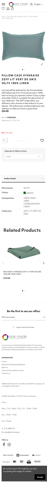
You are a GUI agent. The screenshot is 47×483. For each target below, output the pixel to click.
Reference (5, 120)
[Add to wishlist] (42, 140)
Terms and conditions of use (13, 370)
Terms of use (30, 327)
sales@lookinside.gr (12, 432)
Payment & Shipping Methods (13, 364)
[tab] (23, 179)
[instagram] (9, 444)
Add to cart (24, 140)
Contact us (6, 373)
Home (4, 361)
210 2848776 (9, 428)
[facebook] (4, 444)
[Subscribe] (44, 317)
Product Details (10, 178)
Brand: (4, 117)
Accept (40, 477)
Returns (5, 367)
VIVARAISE (11, 117)
